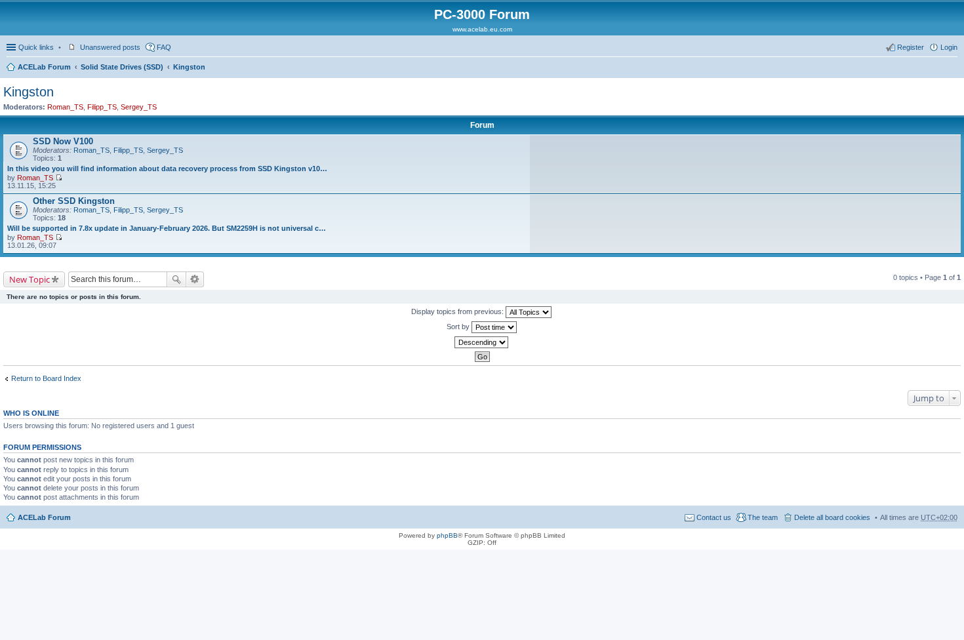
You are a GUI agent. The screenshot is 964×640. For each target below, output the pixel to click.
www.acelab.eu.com (482, 29)
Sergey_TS (139, 107)
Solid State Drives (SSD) (122, 67)
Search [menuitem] (952, 68)
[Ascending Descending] (482, 342)
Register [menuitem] (910, 47)
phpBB (447, 535)
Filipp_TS (102, 107)
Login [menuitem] (948, 47)
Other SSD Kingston (74, 201)
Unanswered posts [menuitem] (110, 47)
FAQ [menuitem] (164, 47)
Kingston (189, 67)
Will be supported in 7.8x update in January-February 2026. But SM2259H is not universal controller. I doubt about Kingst (168, 228)
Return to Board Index (46, 378)
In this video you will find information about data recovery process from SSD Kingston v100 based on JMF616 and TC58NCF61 (168, 168)
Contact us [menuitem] (713, 517)
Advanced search (195, 279)
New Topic (29, 279)
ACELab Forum (44, 67)
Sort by (459, 326)
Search (176, 279)
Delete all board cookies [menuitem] (832, 517)
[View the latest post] (58, 178)
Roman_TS (65, 107)
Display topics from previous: (458, 311)
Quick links (36, 47)
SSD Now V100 (63, 141)
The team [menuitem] (763, 517)
